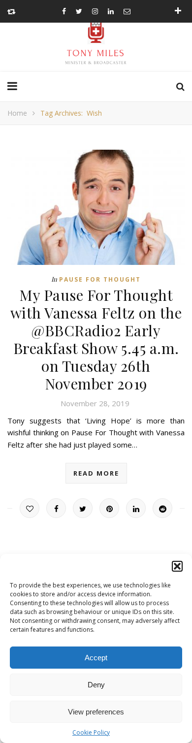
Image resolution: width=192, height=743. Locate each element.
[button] (177, 566)
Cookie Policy (91, 732)
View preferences (96, 712)
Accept (96, 657)
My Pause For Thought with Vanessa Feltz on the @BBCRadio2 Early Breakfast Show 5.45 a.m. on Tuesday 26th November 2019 (96, 339)
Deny (96, 684)
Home (17, 113)
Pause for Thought (100, 279)
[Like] (29, 508)
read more (96, 473)
